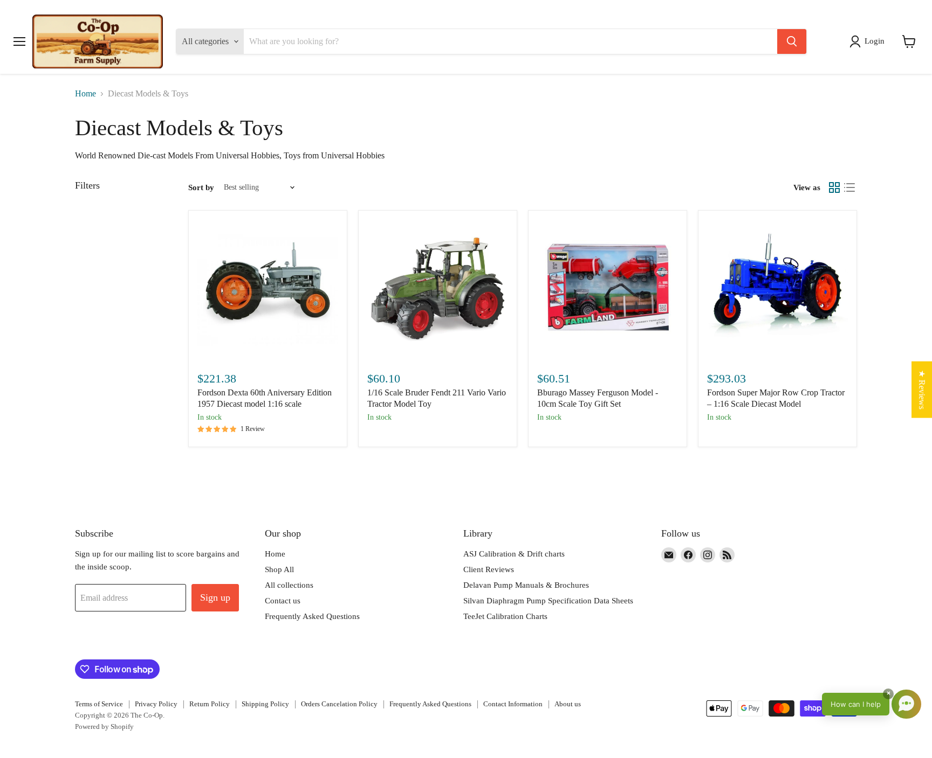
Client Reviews (488, 569)
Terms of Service (99, 704)
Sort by (201, 187)
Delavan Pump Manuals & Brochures (526, 585)
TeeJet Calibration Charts (505, 616)
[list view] (849, 187)
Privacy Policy (156, 704)
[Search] (791, 41)
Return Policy (209, 704)
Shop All (279, 569)
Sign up (215, 597)
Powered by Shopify (104, 726)
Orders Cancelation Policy (339, 704)
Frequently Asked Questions (312, 616)
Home (85, 93)
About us (567, 704)
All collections (289, 585)
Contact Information (513, 704)
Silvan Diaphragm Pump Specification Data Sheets (548, 600)
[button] (869, 41)
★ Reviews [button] (922, 389)
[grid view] (834, 187)
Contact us (282, 600)
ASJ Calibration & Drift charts (514, 554)
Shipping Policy (265, 704)
